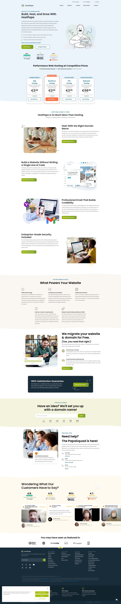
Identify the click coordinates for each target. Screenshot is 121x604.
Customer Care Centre (66, 554)
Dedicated (86, 81)
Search (81, 415)
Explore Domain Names (68, 141)
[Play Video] (34, 516)
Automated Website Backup (94, 560)
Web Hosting (77, 553)
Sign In (97, 1)
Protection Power (91, 567)
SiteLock (90, 568)
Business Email (91, 561)
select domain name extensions (46, 579)
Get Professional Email (68, 217)
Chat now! (67, 456)
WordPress (52, 81)
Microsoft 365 (91, 563)
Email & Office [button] (86, 5)
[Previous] (94, 486)
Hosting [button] (61, 5)
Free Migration (51, 567)
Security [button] (96, 5)
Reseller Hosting (78, 561)
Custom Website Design (93, 558)
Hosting (34, 83)
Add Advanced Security (28, 252)
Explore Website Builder (28, 179)
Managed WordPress (79, 556)
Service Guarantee (51, 563)
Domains (78, 5)
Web (34, 81)
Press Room (50, 560)
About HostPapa (51, 553)
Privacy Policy (97, 602)
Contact (49, 556)
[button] (76, 2)
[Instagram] (26, 567)
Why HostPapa (51, 561)
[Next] (98, 486)
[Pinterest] (30, 567)
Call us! (66, 468)
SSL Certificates (91, 570)
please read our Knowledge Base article (70, 581)
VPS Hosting (77, 558)
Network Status (65, 560)
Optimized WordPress (79, 554)
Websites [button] (69, 5)
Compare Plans (42, 47)
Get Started (26, 47)
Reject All (42, 595)
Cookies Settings (42, 598)
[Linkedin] (30, 564)
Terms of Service (90, 602)
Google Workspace (92, 565)
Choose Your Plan (80, 384)
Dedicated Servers (78, 560)
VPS (69, 81)
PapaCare (77, 563)
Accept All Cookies (42, 592)
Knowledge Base (65, 556)
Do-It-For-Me (90, 556)
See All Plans (34, 99)
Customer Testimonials (52, 565)
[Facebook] (22, 564)
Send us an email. (69, 462)
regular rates (59, 576)
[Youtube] (34, 564)
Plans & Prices (66, 368)
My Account (64, 553)
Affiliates (50, 558)
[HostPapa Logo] (33, 551)
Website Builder (91, 554)
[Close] (47, 588)
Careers (49, 554)
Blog (62, 558)
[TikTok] (22, 567)
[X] (26, 564)
